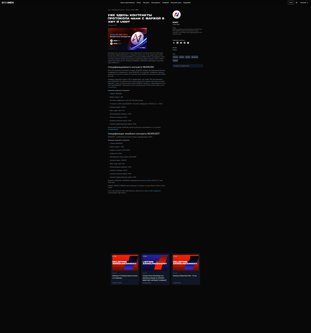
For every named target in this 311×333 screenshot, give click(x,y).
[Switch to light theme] (296, 2)
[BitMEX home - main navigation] (8, 2)
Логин (291, 2)
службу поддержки (154, 191)
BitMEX (175, 50)
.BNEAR (123, 107)
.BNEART (124, 160)
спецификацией (113, 129)
